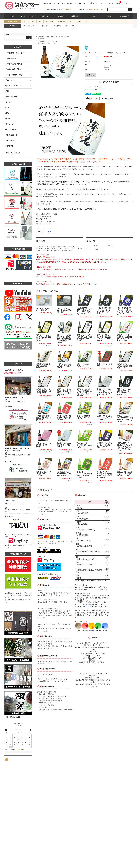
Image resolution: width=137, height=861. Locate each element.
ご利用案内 (60, 16)
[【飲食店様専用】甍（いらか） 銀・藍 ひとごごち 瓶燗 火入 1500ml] (125, 300)
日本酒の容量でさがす (13, 75)
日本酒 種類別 (10, 58)
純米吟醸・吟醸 (51, 43)
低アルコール (49, 21)
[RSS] (6, 760)
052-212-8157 (9, 516)
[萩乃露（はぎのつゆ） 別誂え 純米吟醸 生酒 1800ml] (44, 408)
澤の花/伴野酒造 (65, 36)
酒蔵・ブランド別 (29, 26)
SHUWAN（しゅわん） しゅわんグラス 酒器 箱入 (65, 310)
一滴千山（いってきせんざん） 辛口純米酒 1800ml (65, 366)
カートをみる (115, 3)
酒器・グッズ (10, 140)
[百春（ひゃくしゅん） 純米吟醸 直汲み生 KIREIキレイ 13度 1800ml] (104, 327)
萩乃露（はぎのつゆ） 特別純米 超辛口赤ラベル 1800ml (65, 418)
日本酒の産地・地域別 (13, 64)
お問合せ (93, 16)
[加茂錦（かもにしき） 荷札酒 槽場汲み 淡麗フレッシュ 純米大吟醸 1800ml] (64, 381)
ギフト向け (9, 146)
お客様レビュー (76, 16)
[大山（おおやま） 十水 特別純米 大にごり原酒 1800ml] (84, 435)
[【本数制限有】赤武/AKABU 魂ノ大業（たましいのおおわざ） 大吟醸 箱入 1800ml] (125, 435)
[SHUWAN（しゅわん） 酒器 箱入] (44, 300)
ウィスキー (9, 102)
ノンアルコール (11, 135)
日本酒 (12, 16)
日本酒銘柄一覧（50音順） (15, 53)
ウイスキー (78, 21)
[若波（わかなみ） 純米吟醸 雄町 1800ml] (44, 464)
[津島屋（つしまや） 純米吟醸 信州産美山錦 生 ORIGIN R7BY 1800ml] (125, 327)
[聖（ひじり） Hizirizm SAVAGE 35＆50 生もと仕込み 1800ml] (84, 464)
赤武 (40, 21)
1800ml (49, 38)
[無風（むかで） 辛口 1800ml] (104, 356)
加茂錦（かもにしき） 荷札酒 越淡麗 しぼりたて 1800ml (44, 391)
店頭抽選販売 (124, 16)
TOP (37, 34)
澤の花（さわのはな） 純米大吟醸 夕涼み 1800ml (65, 445)
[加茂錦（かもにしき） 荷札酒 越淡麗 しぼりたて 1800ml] (44, 381)
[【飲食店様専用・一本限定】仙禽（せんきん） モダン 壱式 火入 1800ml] (84, 300)
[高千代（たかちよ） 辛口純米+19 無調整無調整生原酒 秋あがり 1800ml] (104, 464)
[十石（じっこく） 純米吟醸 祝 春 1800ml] (44, 435)
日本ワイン (44, 16)
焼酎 (7, 91)
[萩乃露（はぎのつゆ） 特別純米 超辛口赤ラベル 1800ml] (64, 408)
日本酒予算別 (41, 41)
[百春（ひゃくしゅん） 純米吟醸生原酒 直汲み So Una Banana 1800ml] (44, 327)
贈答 (66, 26)
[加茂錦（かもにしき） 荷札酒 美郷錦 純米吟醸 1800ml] (125, 356)
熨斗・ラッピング (13, 153)
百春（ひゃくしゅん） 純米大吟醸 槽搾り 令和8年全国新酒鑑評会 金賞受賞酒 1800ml (65, 338)
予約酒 (108, 16)
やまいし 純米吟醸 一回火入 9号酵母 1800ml (84, 418)
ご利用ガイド (128, 3)
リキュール (9, 124)
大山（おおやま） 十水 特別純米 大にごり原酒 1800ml (84, 445)
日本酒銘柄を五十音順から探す (46, 36)
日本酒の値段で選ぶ (13, 69)
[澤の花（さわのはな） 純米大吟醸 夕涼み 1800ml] (64, 435)
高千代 (32, 21)
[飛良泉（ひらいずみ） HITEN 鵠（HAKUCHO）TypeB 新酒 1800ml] (104, 381)
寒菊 (25, 21)
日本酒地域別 (57, 26)
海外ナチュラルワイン (28, 16)
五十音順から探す (43, 26)
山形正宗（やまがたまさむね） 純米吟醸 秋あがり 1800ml (124, 474)
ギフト (88, 21)
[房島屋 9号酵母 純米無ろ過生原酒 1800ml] (44, 356)
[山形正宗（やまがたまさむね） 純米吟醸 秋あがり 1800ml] (125, 464)
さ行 (57, 36)
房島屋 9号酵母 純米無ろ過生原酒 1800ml (43, 366)
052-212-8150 (9, 461)
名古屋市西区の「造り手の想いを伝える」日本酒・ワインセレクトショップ (66, 3)
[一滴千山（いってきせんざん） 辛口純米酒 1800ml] (64, 356)
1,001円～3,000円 (52, 41)
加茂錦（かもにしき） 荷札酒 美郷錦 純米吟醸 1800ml (125, 366)
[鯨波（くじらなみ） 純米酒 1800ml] (84, 356)
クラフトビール (11, 97)
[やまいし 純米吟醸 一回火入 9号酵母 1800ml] (84, 408)
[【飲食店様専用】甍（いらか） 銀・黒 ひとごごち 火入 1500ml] (104, 300)
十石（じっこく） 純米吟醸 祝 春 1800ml (43, 445)
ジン (7, 107)
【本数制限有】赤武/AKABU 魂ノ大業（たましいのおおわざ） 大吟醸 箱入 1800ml (124, 447)
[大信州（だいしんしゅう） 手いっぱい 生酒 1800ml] (104, 408)
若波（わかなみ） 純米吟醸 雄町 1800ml (43, 474)
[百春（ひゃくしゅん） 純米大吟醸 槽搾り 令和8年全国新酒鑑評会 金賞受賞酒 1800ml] (64, 327)
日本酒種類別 (41, 43)
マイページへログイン (100, 3)
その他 (7, 118)
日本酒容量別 (41, 38)
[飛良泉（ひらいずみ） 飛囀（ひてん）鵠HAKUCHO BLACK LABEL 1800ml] (125, 381)
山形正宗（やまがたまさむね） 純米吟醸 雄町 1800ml (104, 445)
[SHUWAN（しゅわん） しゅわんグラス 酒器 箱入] (64, 300)
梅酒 (7, 113)
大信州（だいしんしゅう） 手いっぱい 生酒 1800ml (104, 418)
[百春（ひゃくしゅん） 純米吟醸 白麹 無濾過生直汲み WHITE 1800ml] (84, 327)
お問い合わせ (10, 595)
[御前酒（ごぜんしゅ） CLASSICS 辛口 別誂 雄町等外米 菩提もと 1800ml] (125, 408)
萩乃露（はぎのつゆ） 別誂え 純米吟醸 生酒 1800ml (44, 418)
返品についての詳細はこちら (94, 86)
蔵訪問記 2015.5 (15, 717)
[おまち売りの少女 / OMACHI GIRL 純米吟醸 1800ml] (64, 464)
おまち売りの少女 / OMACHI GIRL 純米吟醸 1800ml (64, 474)
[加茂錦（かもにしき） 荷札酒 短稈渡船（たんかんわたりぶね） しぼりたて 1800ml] (84, 381)
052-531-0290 (9, 406)
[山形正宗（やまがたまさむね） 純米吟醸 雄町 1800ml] (104, 435)
